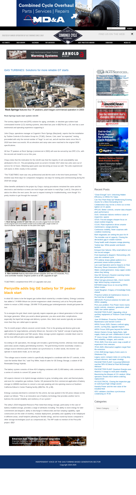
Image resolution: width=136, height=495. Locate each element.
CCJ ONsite (6, 43)
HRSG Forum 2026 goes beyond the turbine (111, 329)
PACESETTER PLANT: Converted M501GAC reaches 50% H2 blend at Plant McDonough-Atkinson (112, 364)
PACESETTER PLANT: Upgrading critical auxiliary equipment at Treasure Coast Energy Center (112, 314)
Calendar (35, 43)
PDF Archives (50, 43)
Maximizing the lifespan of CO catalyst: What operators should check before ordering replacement (112, 376)
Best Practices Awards (86, 43)
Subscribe (109, 43)
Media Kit (127, 43)
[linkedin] (132, 33)
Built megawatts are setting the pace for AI (111, 235)
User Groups (20, 43)
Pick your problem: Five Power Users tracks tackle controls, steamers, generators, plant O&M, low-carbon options (112, 307)
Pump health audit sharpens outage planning (112, 242)
